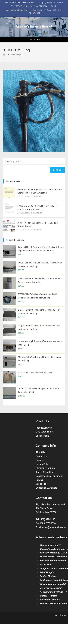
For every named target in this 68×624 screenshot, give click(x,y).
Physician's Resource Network (34, 27)
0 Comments (36, 196)
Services (40, 460)
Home (56, 615)
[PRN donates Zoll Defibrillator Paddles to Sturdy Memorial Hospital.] (9, 209)
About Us (40, 452)
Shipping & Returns (45, 468)
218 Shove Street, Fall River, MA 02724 (22, 2)
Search (57, 170)
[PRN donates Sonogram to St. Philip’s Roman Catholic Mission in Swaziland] (9, 192)
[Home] (4, 54)
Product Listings (44, 428)
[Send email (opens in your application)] (38, 13)
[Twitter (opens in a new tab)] (30, 13)
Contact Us (41, 456)
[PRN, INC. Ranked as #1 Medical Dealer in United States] (9, 226)
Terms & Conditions (45, 472)
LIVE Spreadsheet (44, 431)
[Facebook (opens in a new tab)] (34, 13)
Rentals (39, 480)
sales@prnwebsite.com (17, 9)
